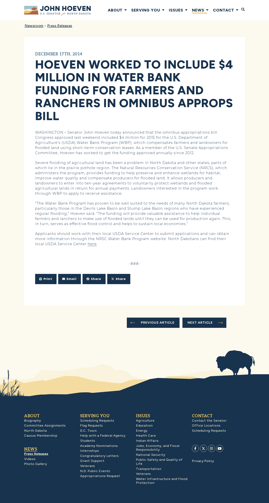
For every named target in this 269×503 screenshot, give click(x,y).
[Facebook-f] (195, 448)
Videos (30, 459)
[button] (46, 279)
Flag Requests (91, 425)
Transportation (148, 469)
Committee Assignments (45, 425)
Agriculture (145, 421)
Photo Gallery (35, 464)
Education (144, 425)
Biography (32, 421)
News (198, 10)
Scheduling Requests (97, 421)
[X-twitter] (203, 448)
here (92, 244)
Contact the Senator (209, 421)
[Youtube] (219, 448)
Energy (141, 431)
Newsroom (34, 25)
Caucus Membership (40, 436)
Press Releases (59, 25)
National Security (150, 455)
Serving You (145, 10)
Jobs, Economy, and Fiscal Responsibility (158, 448)
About (115, 10)
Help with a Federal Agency (103, 436)
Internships (89, 451)
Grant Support (92, 461)
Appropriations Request (100, 476)
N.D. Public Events (95, 471)
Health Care (146, 436)
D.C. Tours (88, 431)
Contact (223, 10)
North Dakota (35, 431)
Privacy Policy (203, 461)
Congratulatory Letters (99, 456)
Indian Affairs (147, 441)
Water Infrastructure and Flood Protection (162, 481)
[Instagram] (211, 448)
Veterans (87, 466)
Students (87, 441)
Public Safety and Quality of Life (159, 462)
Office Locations (206, 425)
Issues (176, 10)
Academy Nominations (99, 446)
